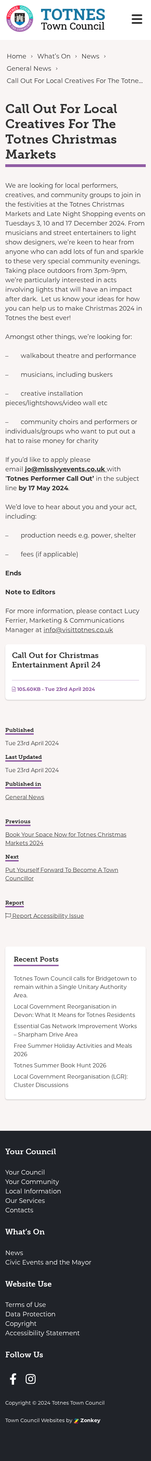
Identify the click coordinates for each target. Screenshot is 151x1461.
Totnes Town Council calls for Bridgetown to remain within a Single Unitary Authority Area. (75, 987)
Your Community (32, 1182)
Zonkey (89, 1420)
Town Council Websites (35, 1420)
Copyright (21, 1324)
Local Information (33, 1191)
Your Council (25, 1172)
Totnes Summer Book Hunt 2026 (60, 1065)
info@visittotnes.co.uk (78, 630)
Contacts (19, 1210)
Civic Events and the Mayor (48, 1262)
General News (24, 797)
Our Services (25, 1201)
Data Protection (30, 1314)
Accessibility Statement (42, 1333)
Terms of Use (25, 1305)
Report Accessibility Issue (47, 916)
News (14, 1253)
